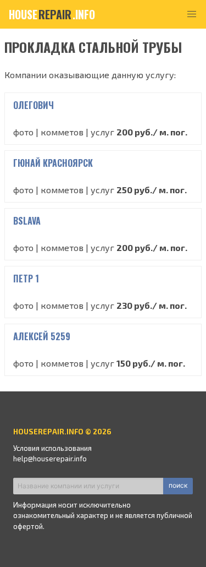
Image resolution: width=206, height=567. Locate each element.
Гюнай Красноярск (53, 163)
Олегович (33, 105)
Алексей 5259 (41, 336)
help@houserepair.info (50, 458)
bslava (27, 220)
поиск (178, 485)
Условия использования (52, 448)
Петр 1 (26, 278)
